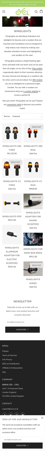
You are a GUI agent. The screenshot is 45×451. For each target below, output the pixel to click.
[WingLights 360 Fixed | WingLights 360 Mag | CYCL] (22, 11)
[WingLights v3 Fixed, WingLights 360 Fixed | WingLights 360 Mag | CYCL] (12, 168)
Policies (5, 351)
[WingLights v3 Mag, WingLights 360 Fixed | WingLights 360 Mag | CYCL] (33, 168)
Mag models (37, 68)
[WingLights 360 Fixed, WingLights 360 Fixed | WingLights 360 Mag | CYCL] (12, 133)
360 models (37, 80)
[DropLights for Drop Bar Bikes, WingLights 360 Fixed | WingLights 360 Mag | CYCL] (33, 239)
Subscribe (21, 330)
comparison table (14, 104)
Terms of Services (9, 355)
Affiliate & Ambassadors (12, 368)
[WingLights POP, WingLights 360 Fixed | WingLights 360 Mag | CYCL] (12, 203)
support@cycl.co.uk (10, 409)
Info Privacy (7, 359)
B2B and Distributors (11, 363)
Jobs (4, 372)
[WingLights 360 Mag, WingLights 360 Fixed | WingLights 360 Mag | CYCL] (33, 133)
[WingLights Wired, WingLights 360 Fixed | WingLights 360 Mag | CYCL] (33, 268)
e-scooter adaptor (30, 91)
